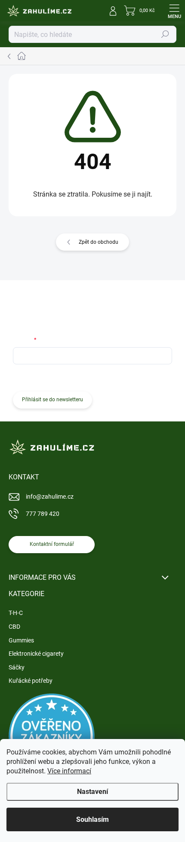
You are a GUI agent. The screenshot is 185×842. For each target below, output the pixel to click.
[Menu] (174, 10)
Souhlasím (92, 819)
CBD (14, 626)
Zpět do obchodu (98, 242)
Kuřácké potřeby (30, 680)
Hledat (165, 34)
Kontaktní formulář (52, 544)
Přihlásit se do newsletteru (52, 400)
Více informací (69, 771)
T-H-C (16, 612)
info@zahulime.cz (50, 496)
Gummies (21, 640)
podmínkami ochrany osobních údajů (127, 377)
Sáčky (17, 667)
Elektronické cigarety (36, 653)
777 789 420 (42, 513)
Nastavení (92, 791)
